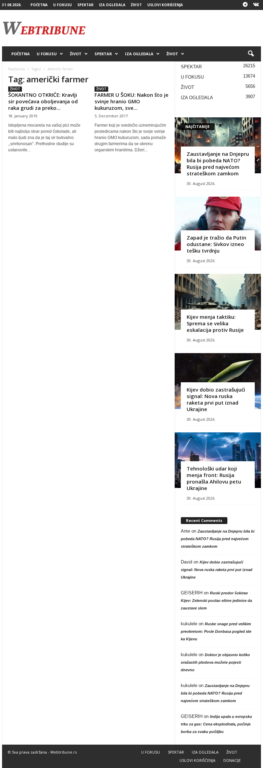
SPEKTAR (85, 4)
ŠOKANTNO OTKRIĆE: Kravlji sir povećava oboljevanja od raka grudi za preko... (43, 101)
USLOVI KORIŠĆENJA (165, 4)
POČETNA (39, 4)
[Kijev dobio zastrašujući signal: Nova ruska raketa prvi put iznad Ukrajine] (218, 381)
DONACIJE (232, 760)
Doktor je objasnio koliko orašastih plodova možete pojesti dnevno (215, 662)
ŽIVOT (136, 4)
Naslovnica (16, 69)
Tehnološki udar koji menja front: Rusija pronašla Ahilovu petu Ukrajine (214, 478)
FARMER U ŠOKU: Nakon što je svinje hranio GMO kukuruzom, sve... (131, 101)
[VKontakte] (256, 5)
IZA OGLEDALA (112, 4)
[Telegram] (245, 5)
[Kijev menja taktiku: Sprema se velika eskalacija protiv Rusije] (218, 302)
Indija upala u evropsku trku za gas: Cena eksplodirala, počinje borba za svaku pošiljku (216, 724)
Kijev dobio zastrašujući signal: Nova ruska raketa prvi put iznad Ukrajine (216, 399)
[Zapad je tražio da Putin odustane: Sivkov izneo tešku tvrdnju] (218, 224)
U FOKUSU (62, 4)
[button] (250, 53)
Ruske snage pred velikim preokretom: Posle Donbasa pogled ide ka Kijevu (216, 631)
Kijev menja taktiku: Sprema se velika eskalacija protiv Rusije (215, 323)
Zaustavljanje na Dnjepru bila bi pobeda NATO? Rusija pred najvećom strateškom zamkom (218, 163)
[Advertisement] (174, 28)
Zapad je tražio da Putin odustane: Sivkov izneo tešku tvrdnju (216, 244)
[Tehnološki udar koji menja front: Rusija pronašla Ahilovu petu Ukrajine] (218, 460)
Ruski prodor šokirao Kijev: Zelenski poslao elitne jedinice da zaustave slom (216, 600)
